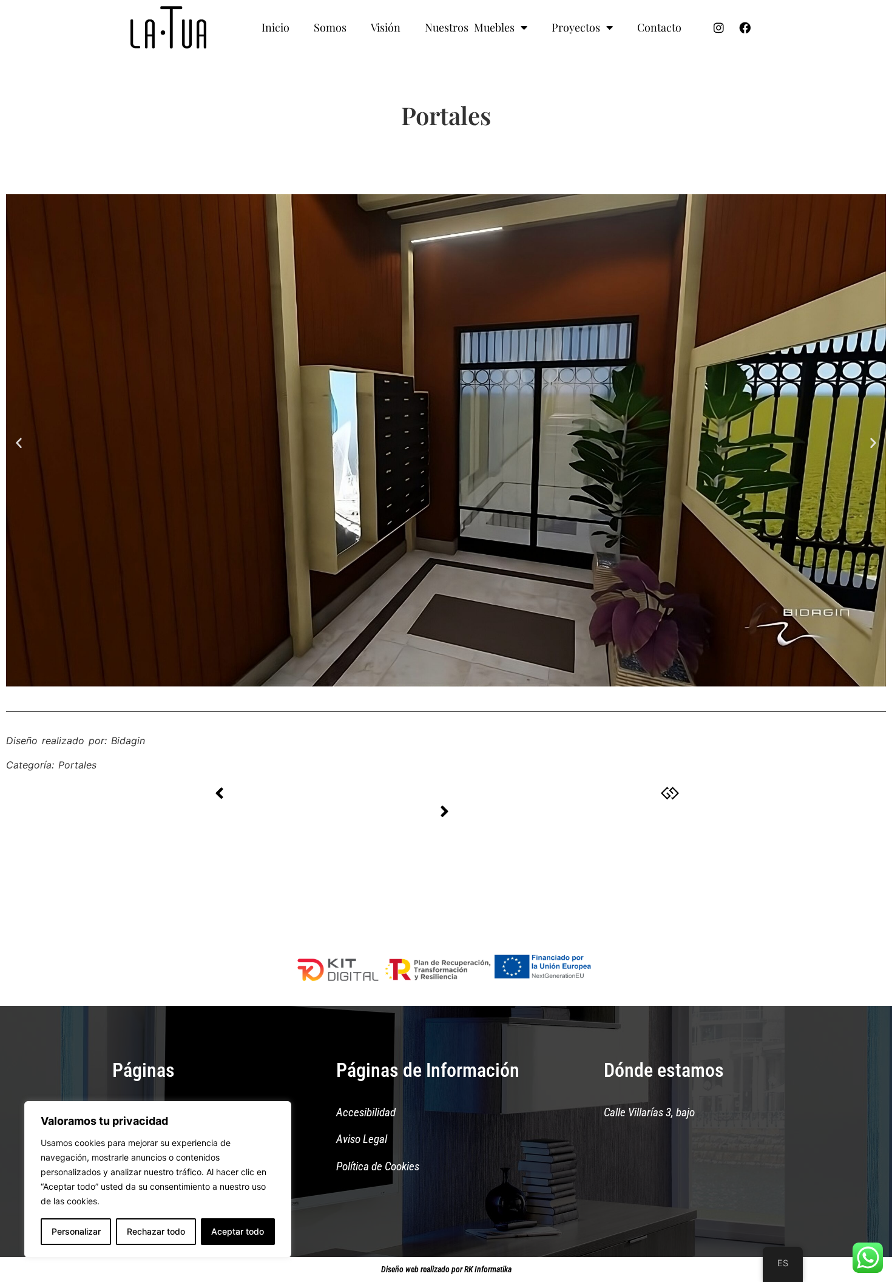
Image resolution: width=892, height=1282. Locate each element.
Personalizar (76, 1231)
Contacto (659, 27)
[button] (18, 442)
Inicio (275, 27)
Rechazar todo (156, 1231)
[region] (157, 1179)
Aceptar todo (237, 1231)
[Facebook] (745, 27)
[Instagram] (719, 27)
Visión (385, 27)
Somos (330, 27)
